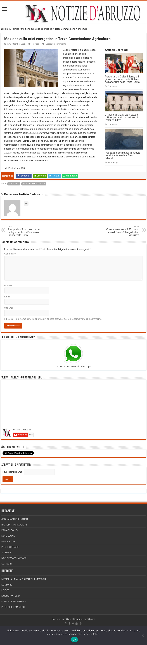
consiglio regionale (34, 184)
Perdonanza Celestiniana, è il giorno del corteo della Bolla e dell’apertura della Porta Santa (122, 79)
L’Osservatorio (10, 595)
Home (6, 28)
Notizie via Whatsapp (13, 558)
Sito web (8, 307)
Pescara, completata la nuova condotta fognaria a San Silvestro (122, 155)
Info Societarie (10, 547)
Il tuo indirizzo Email (13, 471)
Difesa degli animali (13, 601)
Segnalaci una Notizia (14, 519)
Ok (74, 639)
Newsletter (8, 541)
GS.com (91, 619)
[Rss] (66, 623)
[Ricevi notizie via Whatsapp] (80, 623)
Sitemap (6, 552)
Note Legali (8, 535)
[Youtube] (76, 623)
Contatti (6, 563)
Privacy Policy (9, 530)
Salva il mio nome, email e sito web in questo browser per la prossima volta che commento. (55, 319)
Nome (8, 285)
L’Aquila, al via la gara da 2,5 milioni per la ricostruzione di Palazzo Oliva (121, 117)
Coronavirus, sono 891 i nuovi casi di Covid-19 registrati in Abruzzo (122, 231)
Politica (15, 28)
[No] (142, 635)
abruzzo (13, 184)
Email (7, 296)
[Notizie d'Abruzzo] (73, 13)
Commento (10, 253)
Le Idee (5, 590)
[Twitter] (72, 623)
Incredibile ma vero (13, 607)
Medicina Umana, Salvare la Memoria (23, 579)
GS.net (68, 619)
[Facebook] (69, 623)
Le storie (6, 584)
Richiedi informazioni (14, 524)
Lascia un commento (56, 44)
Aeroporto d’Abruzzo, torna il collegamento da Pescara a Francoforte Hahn (24, 231)
